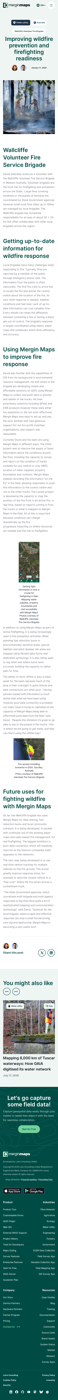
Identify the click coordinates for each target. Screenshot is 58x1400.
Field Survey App (46, 1256)
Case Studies (48, 1297)
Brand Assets (48, 1338)
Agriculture (49, 1215)
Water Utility (49, 1227)
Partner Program (11, 1315)
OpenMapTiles (46, 1179)
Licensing (50, 1380)
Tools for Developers (13, 1244)
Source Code (48, 1332)
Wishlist (51, 1350)
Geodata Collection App (43, 1262)
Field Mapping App (45, 1268)
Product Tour (9, 1209)
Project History (10, 1238)
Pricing (6, 1321)
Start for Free (29, 1129)
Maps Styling (9, 1250)
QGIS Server (9, 1274)
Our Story (8, 1297)
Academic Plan (10, 1279)
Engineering (49, 1232)
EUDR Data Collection (44, 1250)
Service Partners (11, 1303)
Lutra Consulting (10, 1375)
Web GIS (7, 1227)
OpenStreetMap (29, 1179)
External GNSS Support (15, 1232)
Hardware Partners (12, 1309)
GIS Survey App (47, 1274)
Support (51, 1321)
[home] (16, 5)
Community (49, 1326)
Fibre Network (48, 1209)
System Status (47, 1344)
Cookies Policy (9, 1380)
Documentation (47, 1315)
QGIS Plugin (9, 1221)
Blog (52, 1303)
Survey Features (11, 1256)
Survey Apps (48, 1362)
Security (7, 1385)
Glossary (50, 1356)
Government (49, 1244)
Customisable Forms (13, 1215)
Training (51, 1309)
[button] (40, 5)
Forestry (51, 1238)
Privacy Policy (48, 1375)
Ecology (51, 1221)
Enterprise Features (13, 1262)
